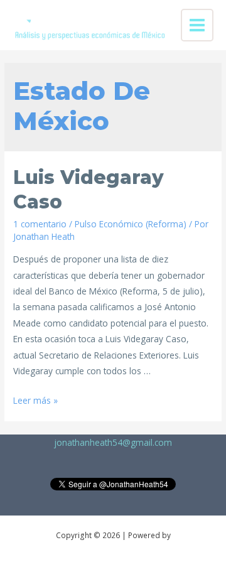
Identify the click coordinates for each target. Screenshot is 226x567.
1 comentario (40, 224)
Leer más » (35, 400)
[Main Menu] (197, 25)
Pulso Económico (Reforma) (130, 224)
